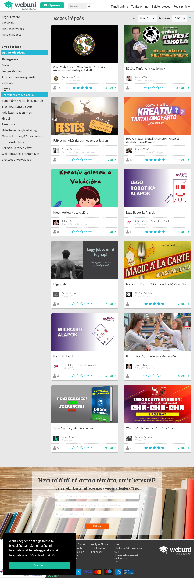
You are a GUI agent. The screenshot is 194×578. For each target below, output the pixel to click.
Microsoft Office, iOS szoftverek (22, 136)
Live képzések (11, 46)
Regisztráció (181, 6)
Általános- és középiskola (18, 77)
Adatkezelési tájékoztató (128, 548)
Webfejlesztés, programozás (20, 154)
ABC (178, 18)
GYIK (116, 561)
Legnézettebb (11, 17)
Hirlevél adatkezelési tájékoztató (126, 557)
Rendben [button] (39, 565)
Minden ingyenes (13, 29)
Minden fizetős (11, 34)
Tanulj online (119, 6)
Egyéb (6, 89)
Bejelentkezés (161, 6)
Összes (6, 65)
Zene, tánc (9, 124)
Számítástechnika (13, 142)
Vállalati (7, 83)
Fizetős (145, 18)
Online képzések (13, 52)
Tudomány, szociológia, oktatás (23, 100)
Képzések (53, 5)
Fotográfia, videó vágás (17, 148)
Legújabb (8, 23)
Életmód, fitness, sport (17, 106)
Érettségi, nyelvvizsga (16, 159)
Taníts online (139, 6)
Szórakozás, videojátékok (18, 95)
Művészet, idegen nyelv (17, 112)
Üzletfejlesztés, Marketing (19, 130)
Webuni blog (77, 552)
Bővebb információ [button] (42, 555)
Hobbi (6, 118)
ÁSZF (117, 552)
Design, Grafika (12, 71)
